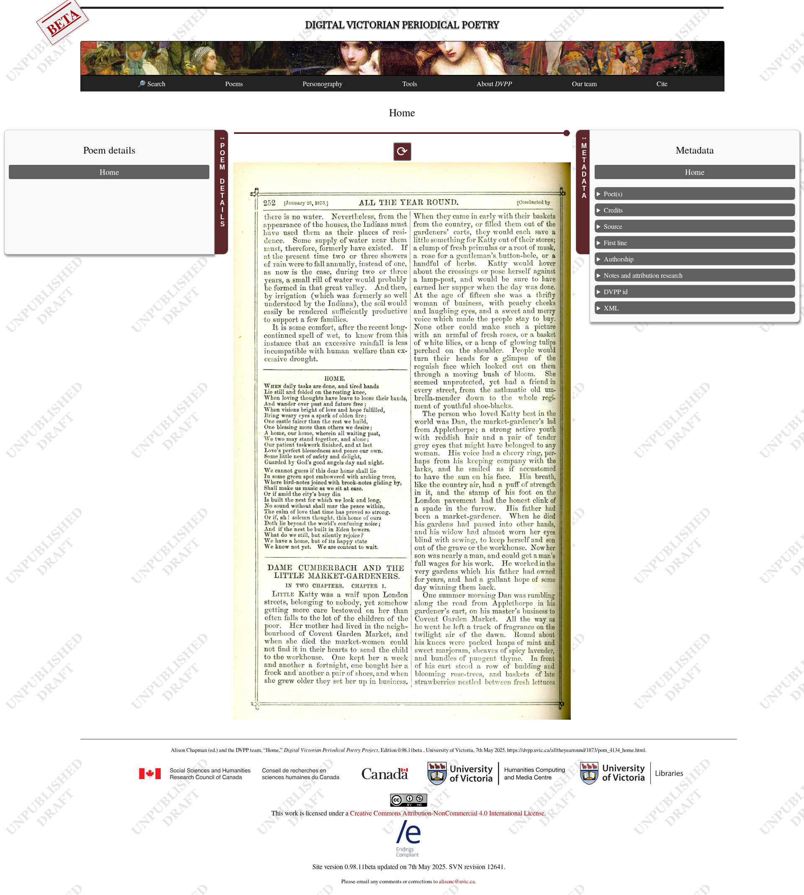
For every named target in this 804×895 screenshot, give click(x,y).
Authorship (619, 258)
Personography (323, 83)
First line (615, 242)
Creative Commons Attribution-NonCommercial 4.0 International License (447, 812)
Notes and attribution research (643, 275)
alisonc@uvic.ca (457, 881)
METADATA (584, 170)
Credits (613, 209)
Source (613, 226)
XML (611, 307)
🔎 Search (151, 83)
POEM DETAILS (222, 185)
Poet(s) (613, 193)
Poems (234, 83)
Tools (409, 83)
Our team (584, 83)
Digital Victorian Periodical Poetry (402, 25)
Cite (662, 83)
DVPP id (616, 291)
